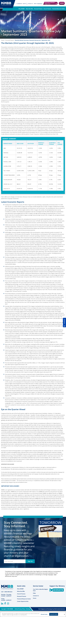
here (29, 539)
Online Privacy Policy (20, 609)
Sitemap (28, 609)
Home (2, 40)
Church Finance (47, 8)
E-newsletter (19, 3)
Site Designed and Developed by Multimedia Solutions (51, 609)
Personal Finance (38, 8)
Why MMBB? (21, 8)
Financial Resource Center (58, 8)
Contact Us (30, 3)
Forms (34, 598)
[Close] (64, 614)
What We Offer (29, 8)
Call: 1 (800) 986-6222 (6, 591)
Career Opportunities (22, 601)
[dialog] (33, 614)
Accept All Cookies (53, 614)
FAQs (34, 593)
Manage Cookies (44, 614)
